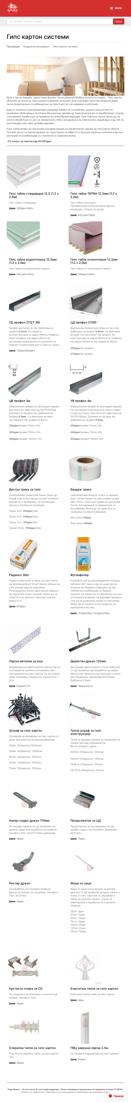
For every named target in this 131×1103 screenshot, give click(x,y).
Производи (13, 46)
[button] (116, 1096)
